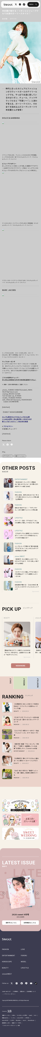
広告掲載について (31, 991)
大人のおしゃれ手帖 (22, 1015)
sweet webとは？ (6, 991)
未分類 (4, 19)
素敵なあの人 (5, 1018)
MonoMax (18, 1020)
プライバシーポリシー (10, 994)
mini (35, 1015)
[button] (3, 893)
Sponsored (35, 591)
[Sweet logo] (8, 4)
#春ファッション (20, 456)
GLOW (12, 1020)
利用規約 (15, 991)
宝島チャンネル (6, 1015)
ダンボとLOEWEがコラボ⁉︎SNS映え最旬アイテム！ (19, 380)
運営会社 (22, 991)
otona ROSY (20, 1018)
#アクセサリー (7, 456)
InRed (13, 1015)
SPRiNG (27, 1018)
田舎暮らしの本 (6, 1023)
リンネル (13, 1018)
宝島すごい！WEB (16, 1023)
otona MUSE (5, 1020)
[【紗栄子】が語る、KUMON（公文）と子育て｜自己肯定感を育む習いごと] (18, 637)
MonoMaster (31, 1020)
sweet (30, 1015)
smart (24, 1020)
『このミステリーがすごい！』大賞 (11, 1025)
